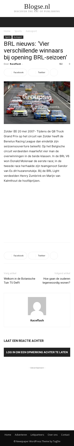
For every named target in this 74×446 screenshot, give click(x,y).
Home (7, 31)
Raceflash (15, 63)
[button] (68, 22)
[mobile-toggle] (6, 22)
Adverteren (21, 434)
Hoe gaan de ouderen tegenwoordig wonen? (56, 280)
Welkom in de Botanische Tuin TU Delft (19, 280)
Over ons (52, 434)
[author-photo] (37, 315)
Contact (65, 434)
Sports (18, 31)
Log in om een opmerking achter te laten (37, 352)
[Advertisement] (37, 211)
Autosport (31, 31)
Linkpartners (37, 434)
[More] (54, 72)
